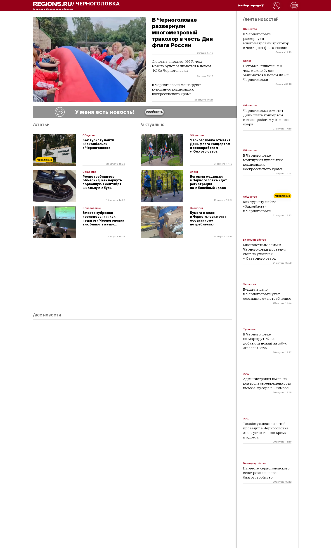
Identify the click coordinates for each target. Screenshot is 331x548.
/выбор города (249, 5)
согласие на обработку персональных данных (260, 488)
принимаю (233, 533)
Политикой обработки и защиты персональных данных (261, 497)
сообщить (154, 112)
